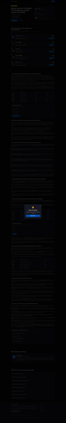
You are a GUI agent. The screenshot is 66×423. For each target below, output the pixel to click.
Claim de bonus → (33, 215)
